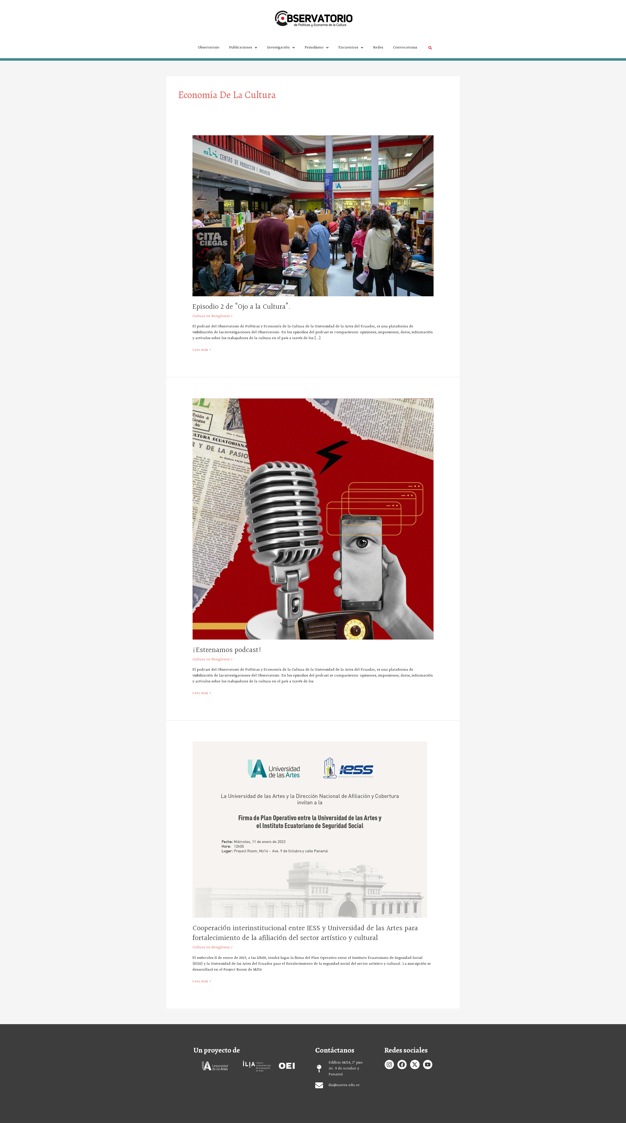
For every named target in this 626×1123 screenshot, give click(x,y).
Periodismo (314, 48)
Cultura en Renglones (211, 316)
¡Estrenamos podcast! (227, 650)
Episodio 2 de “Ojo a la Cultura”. (241, 307)
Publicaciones (240, 48)
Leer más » (202, 350)
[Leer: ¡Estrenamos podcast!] (313, 519)
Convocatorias (405, 48)
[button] (430, 48)
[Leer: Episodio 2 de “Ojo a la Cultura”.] (313, 216)
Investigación (278, 48)
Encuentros (348, 48)
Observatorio (208, 48)
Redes (378, 48)
